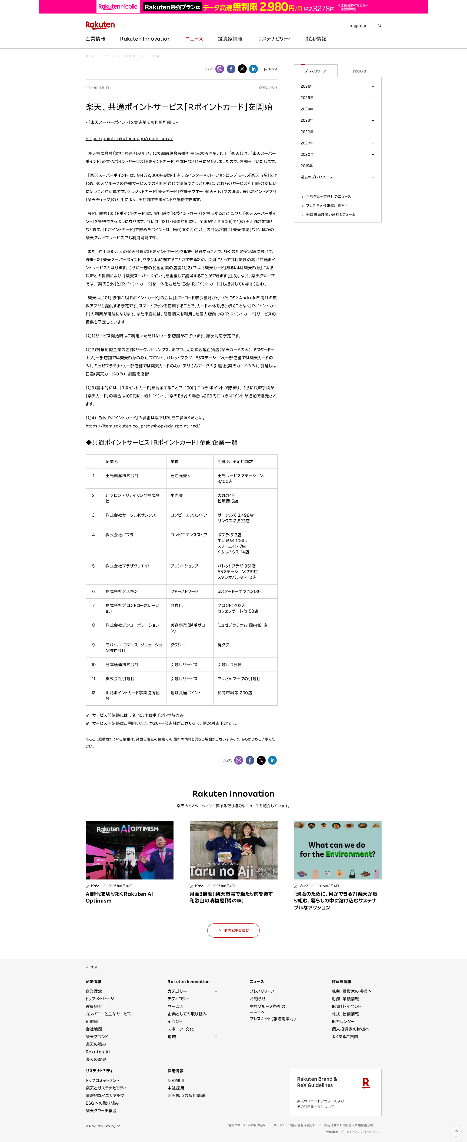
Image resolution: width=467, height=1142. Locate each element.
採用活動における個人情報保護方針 (348, 1125)
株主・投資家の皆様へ (352, 991)
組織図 (92, 1022)
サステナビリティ (275, 38)
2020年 (307, 154)
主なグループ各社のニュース (328, 196)
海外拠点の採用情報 (186, 1096)
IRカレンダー (343, 1022)
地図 (94, 966)
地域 (172, 1037)
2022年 (307, 132)
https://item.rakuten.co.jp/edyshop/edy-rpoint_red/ (143, 426)
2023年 (307, 120)
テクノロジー (179, 999)
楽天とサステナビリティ (106, 1088)
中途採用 (176, 1088)
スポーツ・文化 (181, 1029)
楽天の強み (96, 1044)
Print (273, 69)
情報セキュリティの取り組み (246, 1125)
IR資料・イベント (346, 1006)
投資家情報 (230, 38)
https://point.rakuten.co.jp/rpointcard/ (129, 139)
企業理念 (94, 991)
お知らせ (359, 71)
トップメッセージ (100, 999)
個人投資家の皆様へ (350, 1029)
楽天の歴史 (96, 1059)
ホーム (90, 56)
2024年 (307, 109)
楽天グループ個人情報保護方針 (294, 1125)
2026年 (307, 86)
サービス (175, 1006)
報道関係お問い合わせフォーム (331, 214)
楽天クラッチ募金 (101, 1111)
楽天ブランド (97, 1037)
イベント (175, 1022)
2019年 (307, 166)
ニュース (194, 38)
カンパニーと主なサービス (109, 1014)
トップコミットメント (103, 1080)
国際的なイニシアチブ (105, 1096)
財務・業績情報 (345, 999)
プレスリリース (133, 56)
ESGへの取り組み (102, 1103)
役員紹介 (94, 1006)
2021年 (307, 143)
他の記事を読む (236, 930)
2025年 (307, 97)
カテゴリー (177, 991)
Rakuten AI (98, 1052)
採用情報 (175, 1071)
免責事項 (332, 1131)
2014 (155, 56)
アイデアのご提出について (364, 1131)
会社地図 (94, 1029)
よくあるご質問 (345, 1037)
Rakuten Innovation (145, 38)
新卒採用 (176, 1080)
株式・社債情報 (345, 1014)
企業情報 (95, 38)
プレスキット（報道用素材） (326, 205)
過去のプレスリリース (317, 177)
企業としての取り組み (187, 1014)
